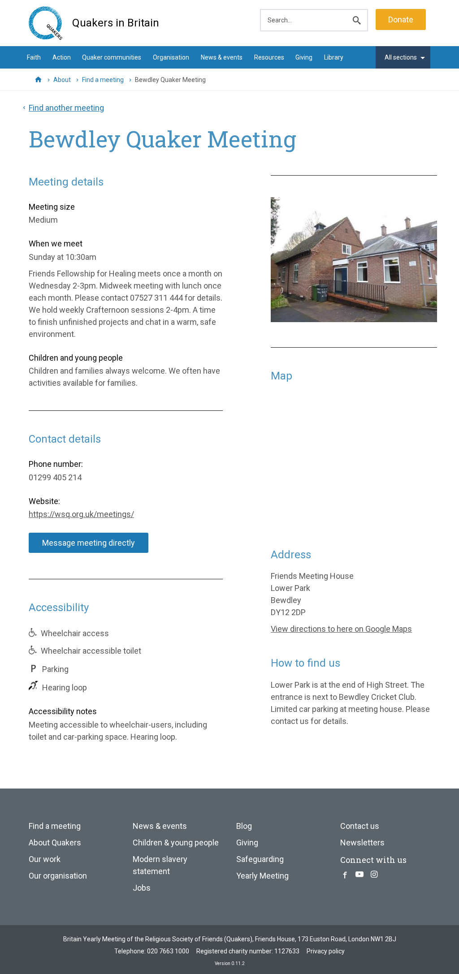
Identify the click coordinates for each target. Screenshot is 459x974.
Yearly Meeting (262, 875)
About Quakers (55, 842)
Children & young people (176, 842)
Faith (34, 57)
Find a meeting (103, 79)
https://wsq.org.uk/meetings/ (81, 514)
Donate (400, 19)
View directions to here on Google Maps (341, 629)
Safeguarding (260, 859)
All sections (401, 57)
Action (61, 57)
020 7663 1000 (168, 951)
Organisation (171, 57)
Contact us (359, 826)
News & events (221, 57)
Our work (45, 859)
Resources (269, 57)
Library (333, 57)
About (62, 79)
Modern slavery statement (160, 865)
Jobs (142, 887)
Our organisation (58, 875)
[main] (229, 430)
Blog (244, 826)
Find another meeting (66, 107)
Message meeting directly (88, 542)
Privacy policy (326, 951)
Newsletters (362, 842)
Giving (303, 57)
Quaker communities (111, 57)
